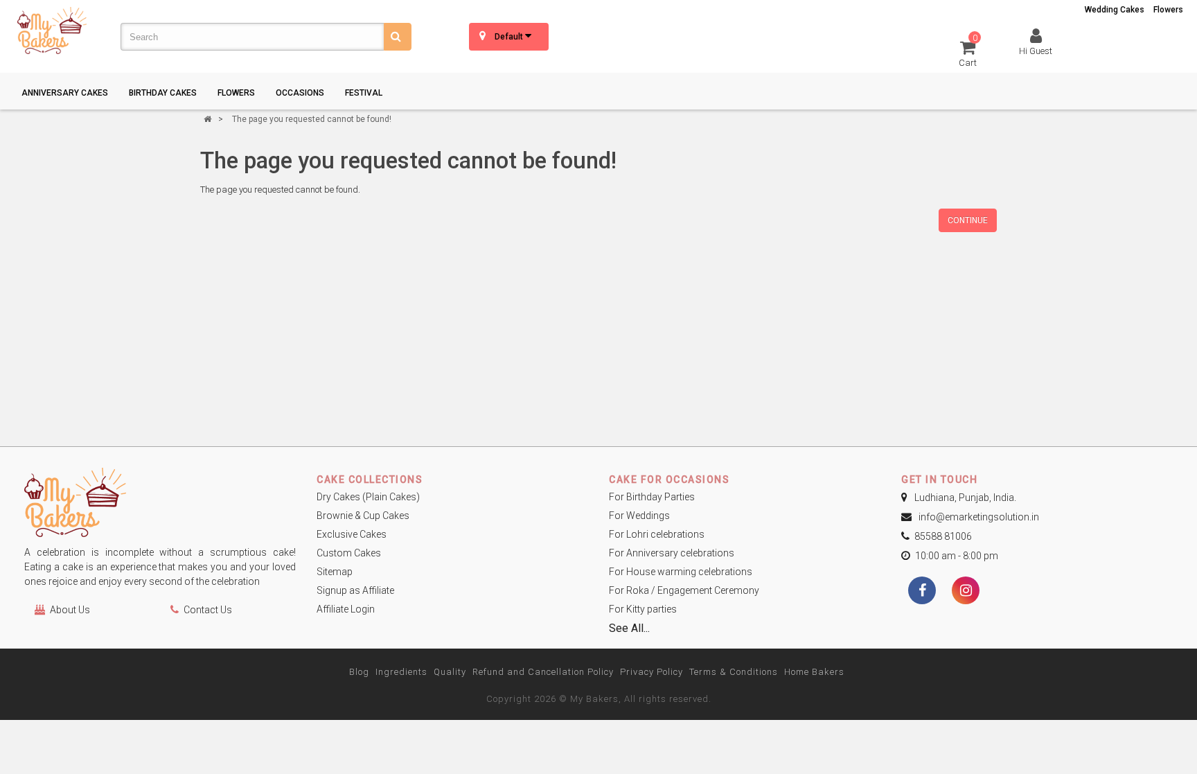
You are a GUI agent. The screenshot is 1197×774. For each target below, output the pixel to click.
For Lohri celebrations (656, 534)
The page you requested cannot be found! (311, 119)
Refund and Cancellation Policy (543, 672)
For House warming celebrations (680, 571)
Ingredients (401, 672)
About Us (70, 609)
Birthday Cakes (163, 93)
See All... (629, 628)
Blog (359, 672)
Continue (968, 220)
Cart (968, 53)
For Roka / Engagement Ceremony (684, 590)
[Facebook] (922, 591)
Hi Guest (1035, 51)
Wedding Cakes (1114, 10)
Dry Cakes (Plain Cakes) (368, 496)
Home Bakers (814, 672)
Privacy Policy (651, 672)
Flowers (1168, 10)
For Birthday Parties (652, 496)
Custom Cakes (349, 552)
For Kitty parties (643, 609)
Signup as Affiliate (355, 590)
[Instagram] (965, 591)
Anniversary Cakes (64, 93)
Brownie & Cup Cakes (363, 515)
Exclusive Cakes (352, 534)
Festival (363, 93)
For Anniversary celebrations (671, 552)
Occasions (300, 93)
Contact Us (208, 609)
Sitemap (335, 571)
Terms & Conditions (733, 672)
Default (510, 37)
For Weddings (639, 515)
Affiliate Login (346, 609)
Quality (450, 672)
